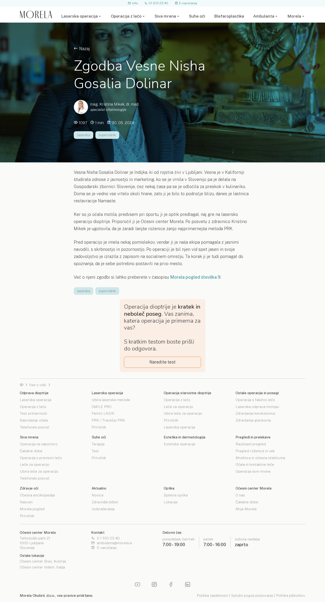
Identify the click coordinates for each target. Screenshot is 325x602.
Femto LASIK (103, 413)
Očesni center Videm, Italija (42, 567)
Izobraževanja (103, 509)
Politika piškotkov (290, 595)
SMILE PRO (102, 406)
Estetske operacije (179, 444)
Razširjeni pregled (251, 444)
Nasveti (26, 502)
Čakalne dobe (31, 451)
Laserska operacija (79, 16)
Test (95, 451)
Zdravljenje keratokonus (255, 413)
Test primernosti (33, 413)
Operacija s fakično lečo (255, 400)
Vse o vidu (37, 385)
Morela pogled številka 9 (195, 277)
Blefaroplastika (229, 16)
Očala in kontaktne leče (255, 464)
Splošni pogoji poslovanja (252, 595)
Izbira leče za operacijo (183, 413)
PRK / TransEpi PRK (108, 420)
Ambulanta (263, 16)
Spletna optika (176, 495)
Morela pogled (32, 509)
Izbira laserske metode (111, 400)
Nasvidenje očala (34, 420)
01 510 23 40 (158, 3)
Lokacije (170, 502)
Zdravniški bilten (105, 502)
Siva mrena (165, 16)
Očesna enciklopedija (37, 495)
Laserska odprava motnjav (257, 406)
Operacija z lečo (126, 16)
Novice (97, 495)
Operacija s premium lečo (41, 458)
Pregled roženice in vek (255, 451)
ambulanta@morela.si (114, 543)
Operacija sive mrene (253, 471)
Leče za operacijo (178, 406)
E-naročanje (188, 3)
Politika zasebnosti (212, 595)
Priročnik (99, 427)
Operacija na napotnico (39, 444)
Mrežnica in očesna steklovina (260, 458)
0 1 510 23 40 (108, 538)
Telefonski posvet (34, 427)
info (135, 3)
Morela (294, 16)
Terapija (98, 444)
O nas (240, 495)
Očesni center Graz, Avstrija (43, 561)
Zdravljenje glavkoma (253, 420)
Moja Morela (246, 509)
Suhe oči (197, 16)
